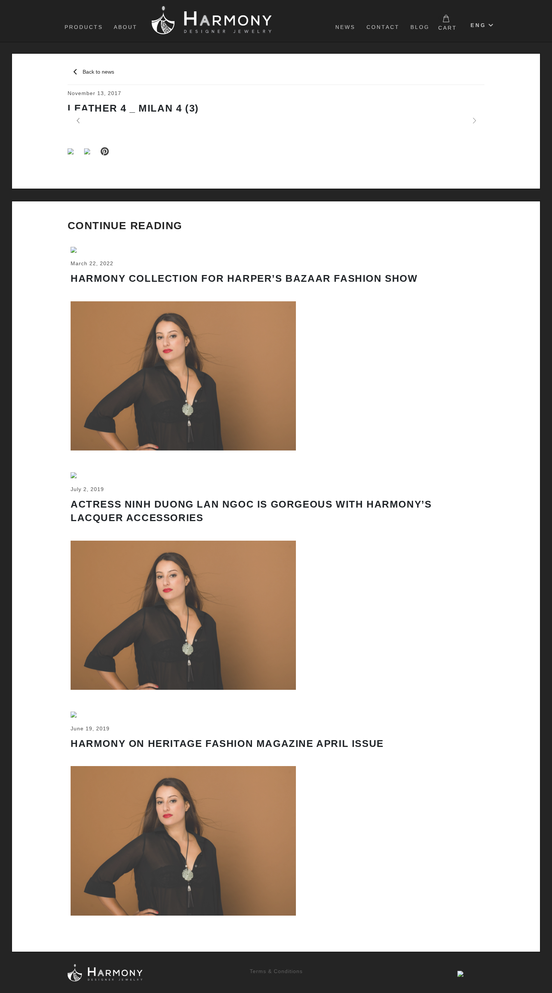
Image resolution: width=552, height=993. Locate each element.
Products (84, 27)
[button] (78, 120)
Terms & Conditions (276, 971)
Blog (420, 27)
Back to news (98, 72)
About (125, 27)
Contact (383, 27)
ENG (478, 25)
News (345, 27)
